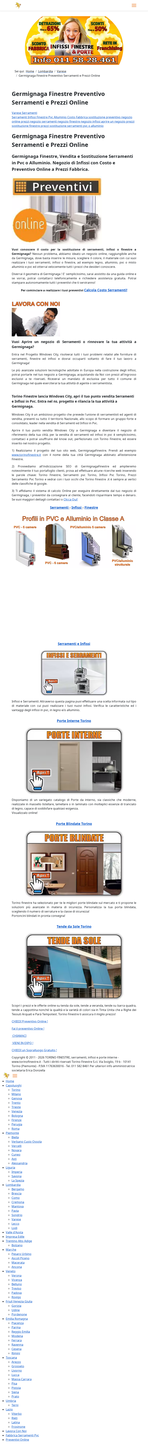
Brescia (16, 1193)
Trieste (16, 1107)
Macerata (18, 1263)
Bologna (17, 1116)
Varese (16, 1219)
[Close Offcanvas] (15, 1075)
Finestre (42, 117)
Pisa (14, 1383)
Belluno (17, 1284)
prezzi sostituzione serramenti (62, 126)
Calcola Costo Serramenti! (105, 290)
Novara (16, 1150)
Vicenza (17, 1280)
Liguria (10, 1167)
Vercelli (16, 1146)
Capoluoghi (13, 1085)
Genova (17, 1098)
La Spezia (18, 1180)
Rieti (15, 1418)
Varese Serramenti (24, 113)
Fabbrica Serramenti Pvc (22, 1435)
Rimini (16, 1353)
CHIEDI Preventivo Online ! (30, 1021)
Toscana (11, 1358)
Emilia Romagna (17, 1319)
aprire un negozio (113, 121)
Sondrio (17, 1215)
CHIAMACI (19, 1036)
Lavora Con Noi (16, 1431)
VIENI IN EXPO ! (22, 1043)
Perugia (17, 1124)
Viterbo (17, 1414)
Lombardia (13, 1185)
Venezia (17, 1111)
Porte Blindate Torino (74, 823)
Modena (17, 1336)
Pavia (15, 1211)
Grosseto (18, 1366)
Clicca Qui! (71, 499)
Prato (15, 1396)
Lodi (14, 1228)
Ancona (17, 1267)
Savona (16, 1176)
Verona (16, 1275)
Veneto (11, 1271)
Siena (15, 1392)
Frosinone (18, 1427)
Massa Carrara (22, 1379)
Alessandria (19, 1163)
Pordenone (19, 1314)
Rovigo (16, 1297)
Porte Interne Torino (74, 720)
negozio (126, 117)
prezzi (25, 121)
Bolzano (17, 1245)
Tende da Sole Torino (74, 926)
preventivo (113, 117)
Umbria (11, 1401)
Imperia (17, 1172)
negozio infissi (91, 121)
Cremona (18, 1202)
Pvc (51, 117)
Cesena (16, 1349)
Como (16, 1198)
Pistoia (16, 1388)
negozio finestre (69, 121)
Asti (14, 1159)
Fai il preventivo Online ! (28, 1029)
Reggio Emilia (21, 1332)
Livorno (17, 1371)
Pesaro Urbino (21, 1254)
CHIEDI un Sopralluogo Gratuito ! (34, 1050)
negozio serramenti (44, 121)
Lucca (15, 1375)
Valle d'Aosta (14, 1232)
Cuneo (16, 1155)
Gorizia (16, 1306)
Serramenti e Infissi (74, 643)
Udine (16, 1310)
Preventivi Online (17, 1440)
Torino (16, 1090)
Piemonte (12, 1133)
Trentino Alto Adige (19, 1241)
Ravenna (17, 1345)
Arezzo (16, 1362)
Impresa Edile (15, 1237)
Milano (16, 1094)
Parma (16, 1327)
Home (10, 1081)
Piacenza (18, 1323)
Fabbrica (82, 117)
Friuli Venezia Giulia (19, 1301)
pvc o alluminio (93, 126)
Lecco (15, 1224)
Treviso (16, 1288)
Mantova (18, 1206)
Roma (15, 1129)
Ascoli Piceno (20, 1258)
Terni (15, 1405)
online (16, 121)
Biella (15, 1137)
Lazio (9, 1409)
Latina (16, 1422)
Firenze (16, 1120)
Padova (17, 1293)
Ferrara (17, 1340)
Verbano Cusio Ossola (27, 1142)
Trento (16, 1103)
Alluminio (60, 117)
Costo (71, 117)
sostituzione (97, 117)
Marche (11, 1250)
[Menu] (134, 5)
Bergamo (18, 1189)
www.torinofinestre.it (26, 455)
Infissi (32, 117)
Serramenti (20, 117)
